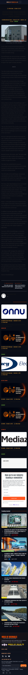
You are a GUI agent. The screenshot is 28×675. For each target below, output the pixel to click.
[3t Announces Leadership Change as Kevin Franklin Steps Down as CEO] (14, 439)
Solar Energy (4, 597)
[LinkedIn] (6, 656)
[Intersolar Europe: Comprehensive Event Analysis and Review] (14, 569)
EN (3, 672)
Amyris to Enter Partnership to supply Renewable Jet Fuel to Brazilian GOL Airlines (20, 287)
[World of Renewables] (4, 645)
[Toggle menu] (20, 2)
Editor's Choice (4, 527)
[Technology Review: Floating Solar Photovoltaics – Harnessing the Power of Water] (14, 613)
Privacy (21, 669)
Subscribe (23, 666)
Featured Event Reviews (5, 575)
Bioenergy (16, 21)
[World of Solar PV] (16, 645)
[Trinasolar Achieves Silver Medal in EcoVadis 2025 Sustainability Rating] (14, 390)
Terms (3, 670)
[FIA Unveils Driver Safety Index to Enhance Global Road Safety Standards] (14, 415)
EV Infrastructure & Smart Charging (7, 551)
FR (10, 672)
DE (6, 672)
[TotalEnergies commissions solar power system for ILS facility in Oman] (14, 591)
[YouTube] (9, 656)
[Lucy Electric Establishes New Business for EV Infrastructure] (14, 364)
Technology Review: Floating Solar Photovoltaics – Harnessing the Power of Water (15, 623)
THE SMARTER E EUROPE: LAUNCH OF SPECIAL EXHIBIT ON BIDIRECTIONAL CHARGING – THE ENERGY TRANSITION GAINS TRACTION (15, 555)
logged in (11, 463)
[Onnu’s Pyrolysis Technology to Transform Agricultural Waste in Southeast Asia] (14, 311)
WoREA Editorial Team (7, 19)
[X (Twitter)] (3, 656)
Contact (7, 670)
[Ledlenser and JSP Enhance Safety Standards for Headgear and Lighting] (14, 338)
